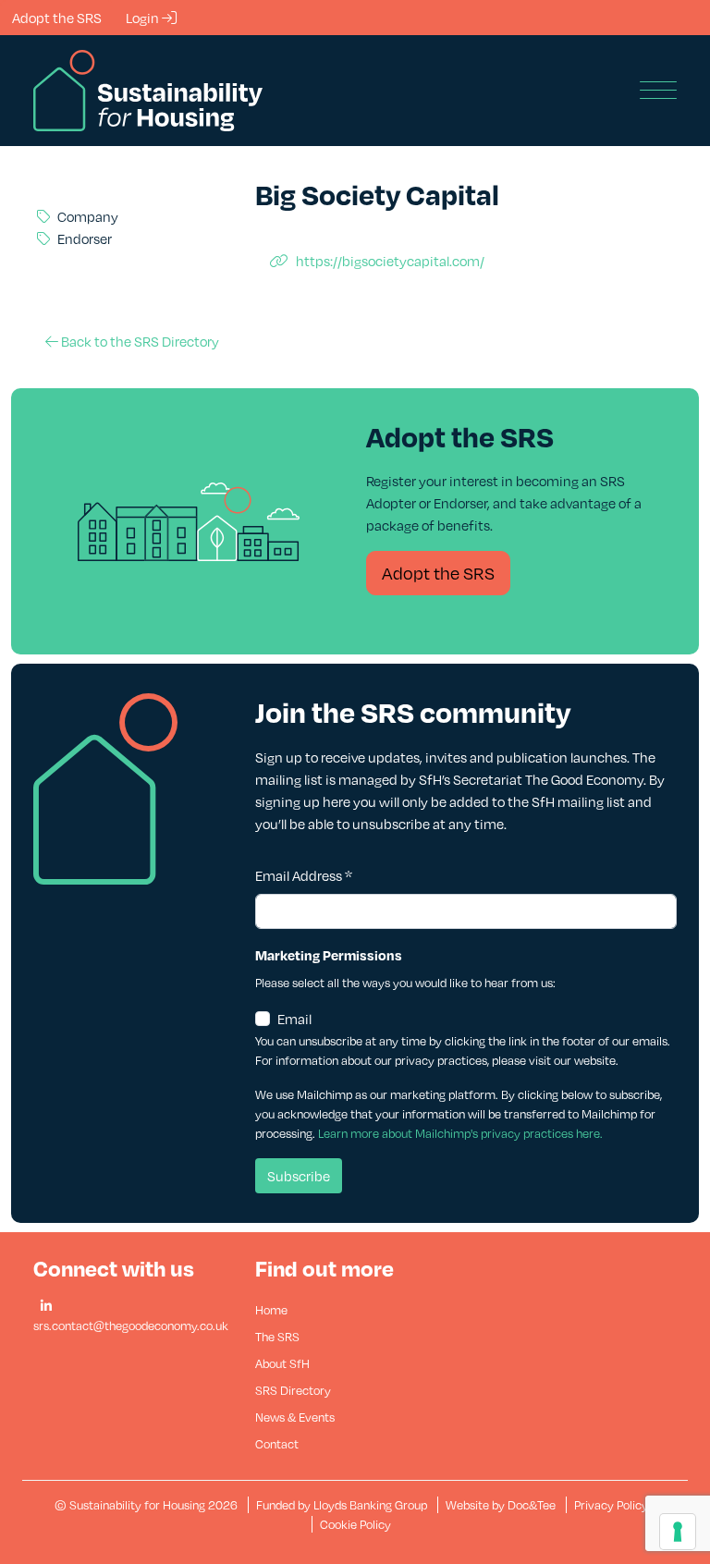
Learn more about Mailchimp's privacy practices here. (460, 1133)
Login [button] (144, 17)
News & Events (295, 1417)
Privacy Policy (611, 1505)
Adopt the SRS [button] (57, 17)
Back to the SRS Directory (138, 341)
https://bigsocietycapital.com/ (390, 260)
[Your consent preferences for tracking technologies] (677, 1531)
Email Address (303, 875)
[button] (46, 1306)
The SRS (277, 1336)
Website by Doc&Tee (502, 1505)
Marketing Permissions (328, 955)
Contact (277, 1444)
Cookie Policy (355, 1524)
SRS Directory (293, 1390)
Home (271, 1309)
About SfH (282, 1363)
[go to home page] (148, 88)
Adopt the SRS (438, 572)
